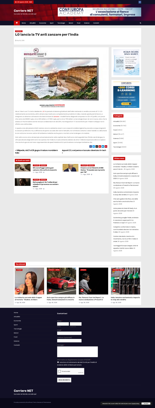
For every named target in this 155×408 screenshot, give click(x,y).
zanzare (56, 116)
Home (24, 23)
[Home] (17, 23)
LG (44, 111)
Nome (59, 321)
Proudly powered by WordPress (23, 402)
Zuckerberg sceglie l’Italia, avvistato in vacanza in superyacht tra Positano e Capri (125, 220)
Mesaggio (61, 345)
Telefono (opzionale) (64, 338)
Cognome (73, 327)
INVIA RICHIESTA (64, 380)
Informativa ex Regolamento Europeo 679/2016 (74, 360)
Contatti (96, 23)
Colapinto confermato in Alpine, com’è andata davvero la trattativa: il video (126, 229)
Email (59, 330)
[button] (140, 23)
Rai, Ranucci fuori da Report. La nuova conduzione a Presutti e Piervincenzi (91, 300)
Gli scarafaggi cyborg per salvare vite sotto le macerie (45, 169)
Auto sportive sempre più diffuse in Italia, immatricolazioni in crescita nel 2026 (126, 176)
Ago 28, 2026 (21, 302)
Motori (71, 23)
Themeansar (47, 402)
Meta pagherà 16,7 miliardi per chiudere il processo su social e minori (45, 184)
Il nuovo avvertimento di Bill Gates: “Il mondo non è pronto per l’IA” (93, 170)
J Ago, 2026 (38, 172)
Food (78, 23)
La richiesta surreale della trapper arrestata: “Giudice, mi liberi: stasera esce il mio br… (126, 166)
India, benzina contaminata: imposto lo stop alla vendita (125, 299)
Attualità (33, 23)
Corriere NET (23, 11)
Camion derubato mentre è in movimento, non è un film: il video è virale (125, 238)
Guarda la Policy (135, 403)
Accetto (146, 403)
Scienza (86, 23)
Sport (52, 23)
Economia (42, 23)
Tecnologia (61, 23)
